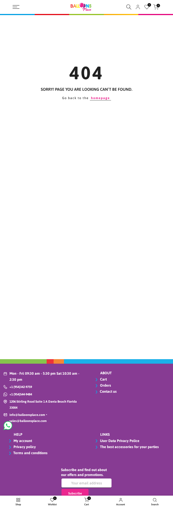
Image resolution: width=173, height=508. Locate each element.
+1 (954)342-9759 (20, 387)
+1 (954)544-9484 (20, 394)
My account (22, 441)
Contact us (108, 391)
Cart (103, 379)
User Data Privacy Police (119, 441)
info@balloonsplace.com (27, 415)
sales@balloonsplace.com (28, 421)
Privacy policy (24, 447)
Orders (105, 385)
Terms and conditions (30, 453)
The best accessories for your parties (129, 447)
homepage (100, 98)
